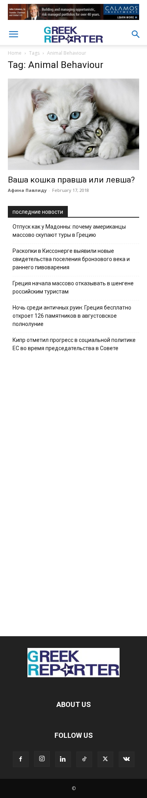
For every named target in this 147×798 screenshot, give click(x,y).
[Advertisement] (73, 492)
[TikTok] (84, 759)
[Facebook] (21, 759)
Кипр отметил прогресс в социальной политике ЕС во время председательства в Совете (74, 344)
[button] (13, 34)
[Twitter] (105, 759)
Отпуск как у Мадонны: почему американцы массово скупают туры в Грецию (69, 231)
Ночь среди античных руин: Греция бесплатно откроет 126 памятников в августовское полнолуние (72, 315)
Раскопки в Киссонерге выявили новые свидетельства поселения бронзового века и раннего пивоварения (71, 259)
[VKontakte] (126, 759)
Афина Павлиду (27, 190)
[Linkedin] (63, 759)
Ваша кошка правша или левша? (71, 179)
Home (15, 53)
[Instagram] (42, 759)
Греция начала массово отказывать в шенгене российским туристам (73, 287)
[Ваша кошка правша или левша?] (73, 124)
